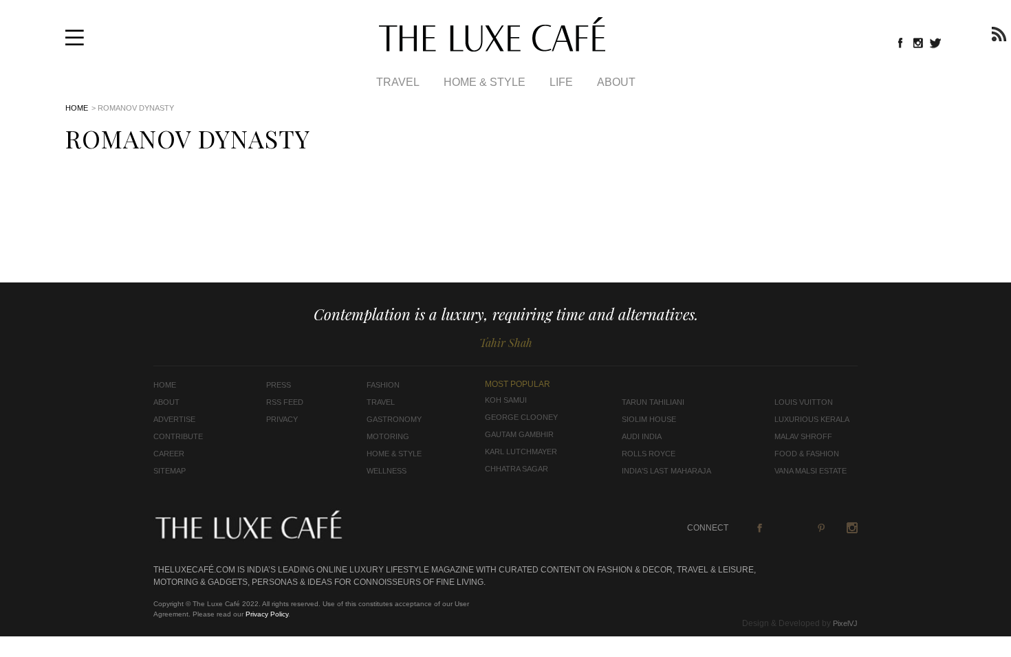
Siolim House (649, 419)
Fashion (383, 385)
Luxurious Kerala (811, 419)
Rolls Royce (648, 453)
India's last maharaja (666, 471)
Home (76, 108)
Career (168, 453)
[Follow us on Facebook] (900, 42)
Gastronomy (394, 419)
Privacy (282, 419)
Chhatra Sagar (516, 469)
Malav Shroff (803, 436)
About (616, 82)
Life (561, 82)
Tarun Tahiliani (653, 402)
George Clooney (521, 417)
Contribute (178, 436)
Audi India (642, 436)
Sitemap (169, 471)
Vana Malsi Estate (810, 471)
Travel (398, 82)
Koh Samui (506, 400)
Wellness (386, 471)
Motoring (388, 436)
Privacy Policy (267, 614)
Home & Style (484, 82)
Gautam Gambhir (519, 434)
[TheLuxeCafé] (492, 47)
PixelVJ (845, 623)
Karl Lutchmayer (521, 451)
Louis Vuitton (803, 402)
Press (278, 385)
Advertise (174, 419)
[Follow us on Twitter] (936, 42)
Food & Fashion (806, 453)
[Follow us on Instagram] (918, 42)
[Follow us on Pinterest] (821, 527)
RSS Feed (284, 402)
